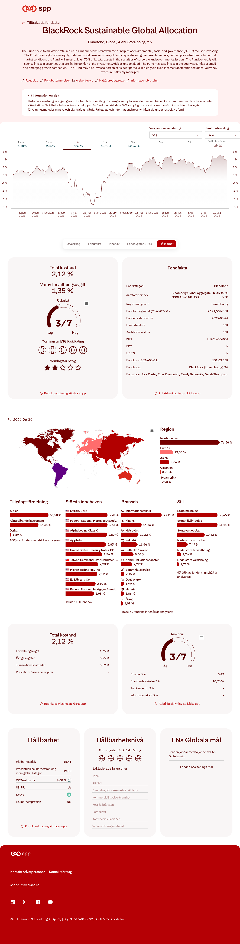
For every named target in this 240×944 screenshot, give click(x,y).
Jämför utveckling (217, 128)
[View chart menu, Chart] (152, 430)
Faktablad (31, 80)
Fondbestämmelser (57, 80)
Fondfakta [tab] (94, 244)
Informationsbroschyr (144, 80)
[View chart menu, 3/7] (86, 303)
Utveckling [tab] (73, 244)
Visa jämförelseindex (163, 128)
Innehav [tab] (114, 244)
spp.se (14, 885)
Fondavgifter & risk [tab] (139, 244)
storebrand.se (30, 885)
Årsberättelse (84, 80)
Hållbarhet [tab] (166, 244)
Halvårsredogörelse (112, 80)
